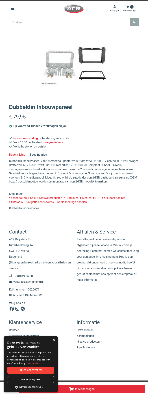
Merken (86, 198)
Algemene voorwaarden (24, 336)
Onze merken (85, 330)
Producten (72, 198)
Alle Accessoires (114, 198)
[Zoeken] (134, 22)
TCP (97, 198)
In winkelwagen (85, 389)
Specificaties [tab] (38, 154)
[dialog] (31, 364)
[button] (30, 387)
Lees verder (33, 363)
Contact (14, 330)
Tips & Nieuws (86, 347)
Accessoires (18, 198)
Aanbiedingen (85, 336)
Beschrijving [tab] (17, 154)
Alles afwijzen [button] (30, 379)
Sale (32, 198)
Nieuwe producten (50, 198)
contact (90, 274)
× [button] (53, 340)
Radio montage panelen (71, 202)
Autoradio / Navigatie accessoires (32, 202)
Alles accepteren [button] (30, 370)
